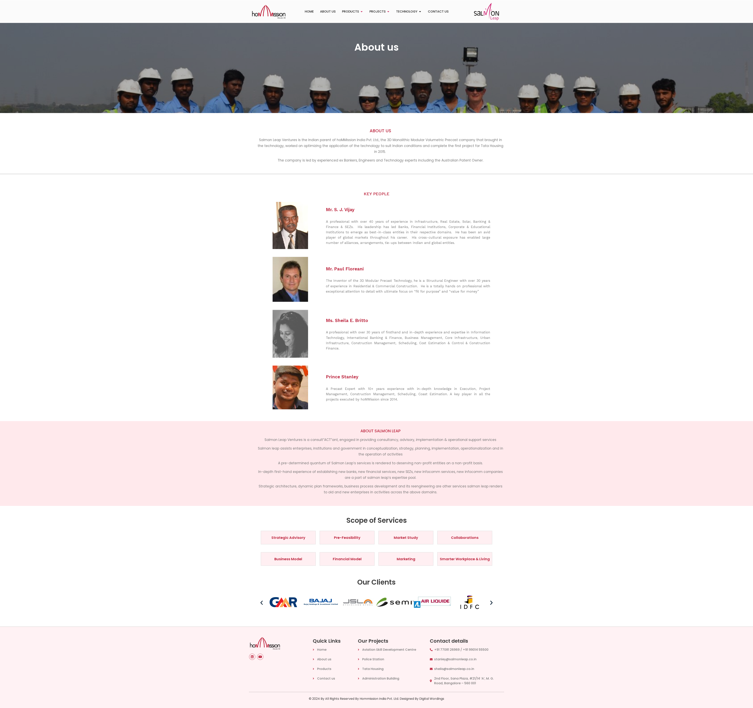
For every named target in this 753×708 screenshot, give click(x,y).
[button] (261, 602)
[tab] (309, 12)
